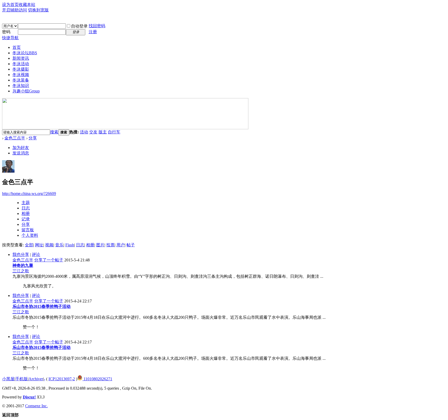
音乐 (59, 245)
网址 (39, 245)
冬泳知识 (20, 85)
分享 (33, 138)
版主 (103, 132)
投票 (110, 245)
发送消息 (20, 153)
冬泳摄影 (20, 69)
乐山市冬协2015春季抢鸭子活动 (41, 306)
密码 (6, 32)
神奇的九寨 (22, 265)
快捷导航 (10, 38)
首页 (16, 47)
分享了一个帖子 (48, 260)
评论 (36, 254)
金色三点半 (14, 138)
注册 (93, 32)
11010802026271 (97, 379)
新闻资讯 (20, 58)
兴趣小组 (26, 91)
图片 (100, 245)
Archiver (36, 379)
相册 (26, 213)
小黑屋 (8, 379)
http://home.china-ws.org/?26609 (29, 193)
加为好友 (20, 147)
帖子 (131, 245)
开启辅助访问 (14, 10)
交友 (93, 132)
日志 (26, 208)
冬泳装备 (20, 80)
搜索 (54, 132)
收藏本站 (27, 4)
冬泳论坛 (24, 53)
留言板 (28, 230)
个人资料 (30, 235)
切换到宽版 (38, 10)
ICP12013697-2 (61, 379)
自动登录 (79, 26)
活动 (84, 132)
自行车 (114, 132)
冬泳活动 (20, 64)
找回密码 (97, 26)
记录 (26, 219)
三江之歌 (20, 271)
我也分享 (20, 254)
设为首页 (10, 4)
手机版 (21, 379)
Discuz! (29, 397)
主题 (26, 202)
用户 (120, 245)
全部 (29, 245)
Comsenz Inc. (36, 406)
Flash (69, 245)
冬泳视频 (20, 74)
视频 (49, 245)
